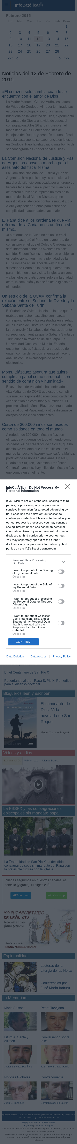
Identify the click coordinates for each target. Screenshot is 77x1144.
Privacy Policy (62, 656)
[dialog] (38, 572)
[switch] (61, 572)
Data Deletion (15, 656)
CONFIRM (23, 641)
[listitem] (38, 562)
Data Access (38, 656)
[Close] (69, 488)
